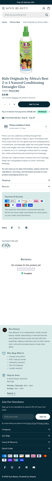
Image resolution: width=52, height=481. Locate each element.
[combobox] (26, 15)
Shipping (15, 98)
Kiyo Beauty (13, 477)
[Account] (43, 8)
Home (4, 22)
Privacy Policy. (43, 423)
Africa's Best (15, 22)
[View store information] (46, 126)
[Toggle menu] (3, 8)
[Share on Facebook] (12, 228)
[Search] (46, 14)
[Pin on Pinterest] (26, 228)
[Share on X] (19, 228)
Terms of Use (31, 423)
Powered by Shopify (27, 477)
